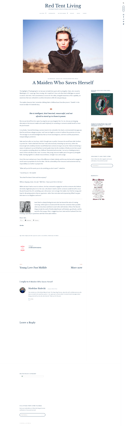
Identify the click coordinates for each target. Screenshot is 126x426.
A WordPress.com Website (25, 423)
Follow (110, 164)
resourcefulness (44, 235)
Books (78, 13)
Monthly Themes (71, 78)
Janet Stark (30, 235)
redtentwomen (52, 78)
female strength (25, 235)
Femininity (65, 78)
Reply (29, 300)
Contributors (51, 13)
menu (123, 2)
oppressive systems (37, 235)
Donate (84, 13)
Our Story (42, 13)
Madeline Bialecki (37, 288)
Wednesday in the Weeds (53, 235)
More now (76, 267)
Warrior (76, 78)
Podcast (72, 13)
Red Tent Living (63, 6)
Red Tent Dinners (62, 13)
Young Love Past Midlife (33, 267)
